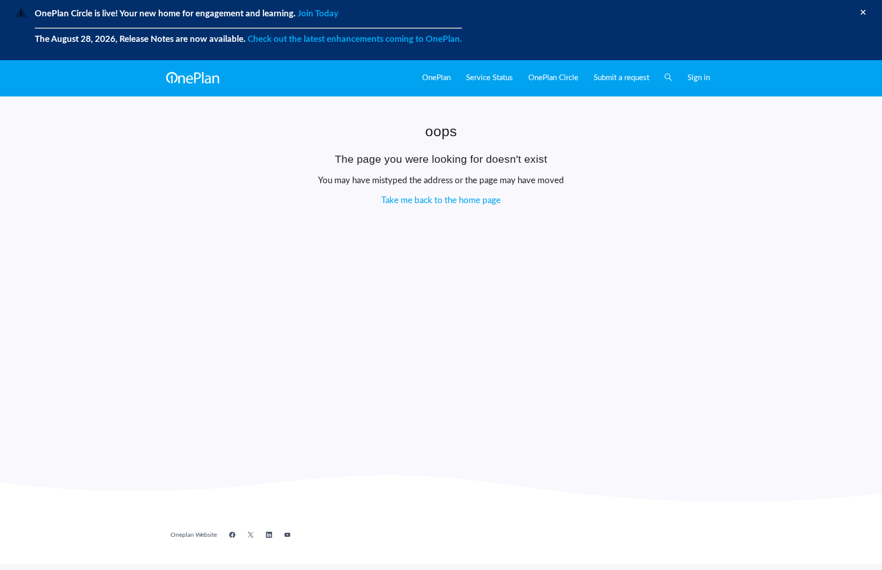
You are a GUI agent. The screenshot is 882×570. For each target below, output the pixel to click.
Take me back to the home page (441, 200)
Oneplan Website (193, 535)
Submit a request (621, 78)
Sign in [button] (699, 78)
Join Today (317, 13)
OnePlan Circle (553, 78)
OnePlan (436, 78)
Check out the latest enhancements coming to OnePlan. (355, 39)
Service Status (489, 78)
